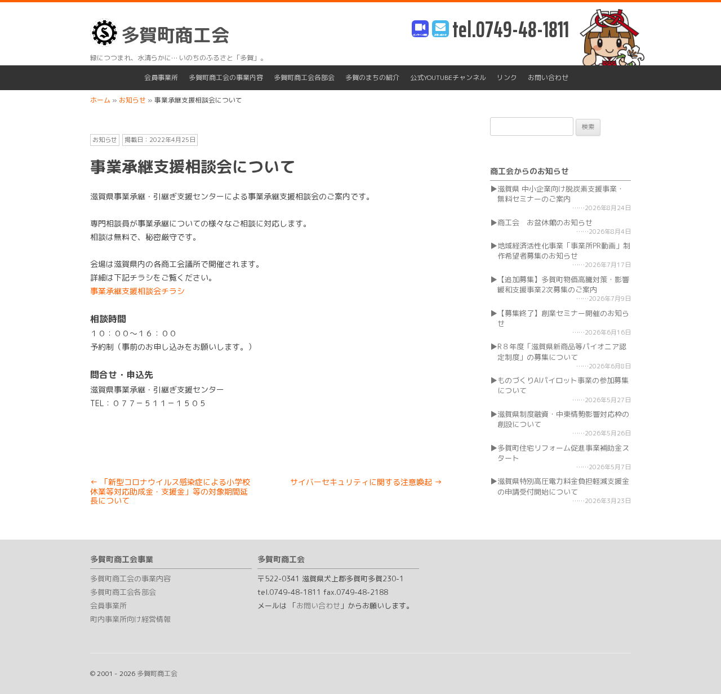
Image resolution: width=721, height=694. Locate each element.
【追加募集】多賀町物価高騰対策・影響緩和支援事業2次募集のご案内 (563, 284)
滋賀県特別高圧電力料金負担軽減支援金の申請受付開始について (563, 486)
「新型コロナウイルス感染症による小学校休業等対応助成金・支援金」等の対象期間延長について (170, 491)
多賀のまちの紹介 (372, 77)
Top (694, 667)
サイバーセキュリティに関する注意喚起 (366, 482)
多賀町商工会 (175, 35)
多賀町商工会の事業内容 (226, 77)
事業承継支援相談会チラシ (137, 291)
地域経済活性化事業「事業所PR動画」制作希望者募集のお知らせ (563, 251)
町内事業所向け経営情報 (130, 619)
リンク (507, 77)
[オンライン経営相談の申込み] (420, 29)
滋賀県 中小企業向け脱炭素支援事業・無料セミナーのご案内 (560, 194)
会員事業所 (161, 77)
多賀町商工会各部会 (304, 77)
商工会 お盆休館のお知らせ (545, 222)
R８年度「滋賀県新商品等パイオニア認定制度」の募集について (561, 351)
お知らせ (104, 139)
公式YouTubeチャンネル (448, 77)
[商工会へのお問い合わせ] (440, 29)
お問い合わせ (548, 77)
